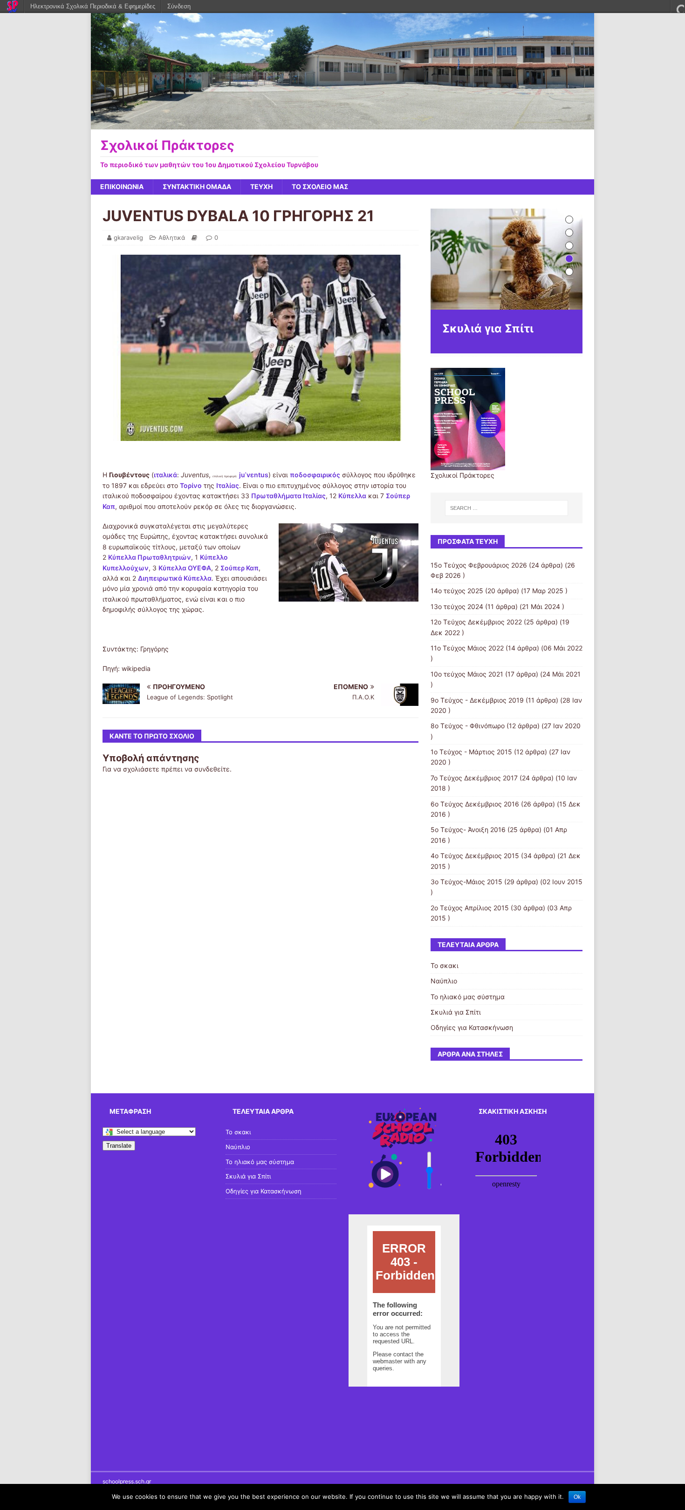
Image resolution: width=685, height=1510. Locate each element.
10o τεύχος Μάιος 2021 (467, 674)
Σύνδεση (179, 6)
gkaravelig (128, 237)
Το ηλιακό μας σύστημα (468, 997)
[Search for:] (506, 508)
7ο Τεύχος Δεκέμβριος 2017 (474, 778)
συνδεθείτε (212, 769)
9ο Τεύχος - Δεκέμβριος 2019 (477, 700)
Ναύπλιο (444, 981)
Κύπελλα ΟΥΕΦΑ (184, 568)
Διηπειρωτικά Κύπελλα (175, 578)
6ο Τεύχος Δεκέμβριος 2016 (475, 804)
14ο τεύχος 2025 (457, 591)
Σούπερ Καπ (239, 568)
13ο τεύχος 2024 (457, 606)
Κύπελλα (352, 496)
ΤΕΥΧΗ (261, 186)
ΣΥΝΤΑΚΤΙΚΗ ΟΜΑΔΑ (197, 186)
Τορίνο (191, 485)
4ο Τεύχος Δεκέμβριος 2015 (475, 856)
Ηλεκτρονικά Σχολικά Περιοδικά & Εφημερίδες (92, 6)
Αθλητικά (171, 237)
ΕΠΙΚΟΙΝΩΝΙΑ (122, 186)
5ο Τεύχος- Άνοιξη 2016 (468, 829)
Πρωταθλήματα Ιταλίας (288, 496)
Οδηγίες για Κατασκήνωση (472, 1027)
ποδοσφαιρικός (315, 475)
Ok (577, 1497)
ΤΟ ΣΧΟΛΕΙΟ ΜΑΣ (320, 186)
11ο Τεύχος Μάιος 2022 (467, 648)
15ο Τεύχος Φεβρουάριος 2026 (479, 565)
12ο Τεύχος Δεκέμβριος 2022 (476, 622)
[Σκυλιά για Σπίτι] (506, 259)
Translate (118, 1145)
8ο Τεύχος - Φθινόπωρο (468, 726)
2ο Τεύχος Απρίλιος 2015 (470, 908)
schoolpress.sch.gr (127, 1481)
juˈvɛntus (253, 475)
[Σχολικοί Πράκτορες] (342, 124)
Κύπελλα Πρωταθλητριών (149, 557)
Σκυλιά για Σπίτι (456, 1012)
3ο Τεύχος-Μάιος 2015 (466, 882)
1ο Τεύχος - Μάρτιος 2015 (471, 752)
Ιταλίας (227, 485)
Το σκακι (445, 965)
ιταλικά (165, 475)
